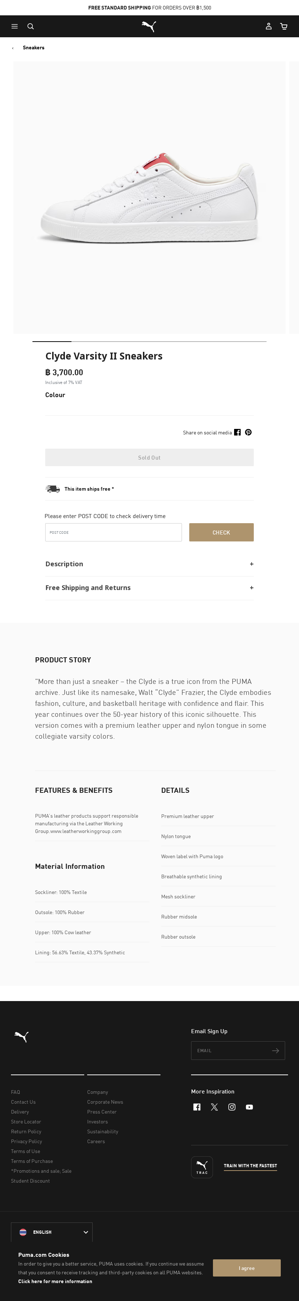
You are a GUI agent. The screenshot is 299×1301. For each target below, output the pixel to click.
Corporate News (105, 1102)
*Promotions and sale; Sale (41, 1171)
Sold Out (149, 457)
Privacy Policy (26, 1141)
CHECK (221, 532)
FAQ (15, 1092)
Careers (96, 1141)
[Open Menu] (16, 26)
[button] (16, 26)
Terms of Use (25, 1151)
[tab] (51, 342)
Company (97, 1092)
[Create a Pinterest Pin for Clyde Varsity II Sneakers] (248, 432)
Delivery (20, 1111)
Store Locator (26, 1121)
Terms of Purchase (32, 1161)
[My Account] (269, 26)
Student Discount (30, 1181)
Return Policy (26, 1131)
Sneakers (33, 47)
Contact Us (23, 1102)
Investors (97, 1121)
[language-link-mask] (51, 1232)
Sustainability (102, 1131)
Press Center (102, 1111)
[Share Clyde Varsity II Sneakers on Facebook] (237, 432)
